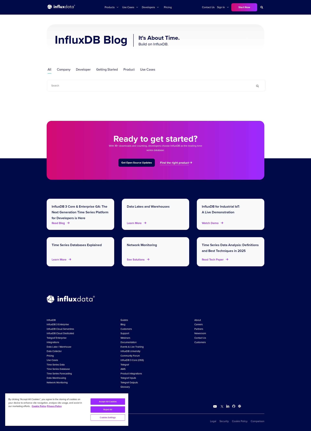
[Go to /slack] (239, 407)
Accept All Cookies (108, 401)
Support (125, 333)
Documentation (129, 342)
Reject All (107, 409)
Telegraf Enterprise (56, 338)
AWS (123, 369)
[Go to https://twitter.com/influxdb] (221, 407)
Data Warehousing (56, 378)
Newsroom (200, 333)
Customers (126, 329)
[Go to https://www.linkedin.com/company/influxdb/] (228, 406)
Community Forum (130, 356)
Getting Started (107, 69)
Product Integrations (131, 373)
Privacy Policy (54, 406)
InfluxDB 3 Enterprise (58, 324)
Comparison (257, 421)
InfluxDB (51, 320)
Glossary (125, 387)
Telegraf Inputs (128, 378)
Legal (213, 421)
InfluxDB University (130, 351)
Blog (123, 324)
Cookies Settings (108, 417)
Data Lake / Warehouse (59, 347)
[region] (66, 409)
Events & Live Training (132, 347)
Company (63, 69)
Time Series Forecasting (59, 373)
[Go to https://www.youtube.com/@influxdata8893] (215, 406)
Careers (198, 324)
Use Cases (147, 69)
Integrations (53, 342)
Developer (83, 69)
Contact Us (208, 7)
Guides (124, 320)
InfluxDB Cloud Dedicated (60, 333)
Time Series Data (56, 364)
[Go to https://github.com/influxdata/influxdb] (233, 407)
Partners (198, 329)
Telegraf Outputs (129, 382)
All (49, 69)
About (197, 320)
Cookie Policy (240, 421)
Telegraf (125, 364)
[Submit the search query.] (257, 86)
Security (224, 421)
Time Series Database (58, 369)
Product (129, 69)
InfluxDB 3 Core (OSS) (132, 360)
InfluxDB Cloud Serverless (60, 329)
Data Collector (54, 351)
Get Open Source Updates (136, 162)
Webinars (125, 338)
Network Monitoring (57, 382)
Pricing (168, 7)
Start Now (244, 7)
